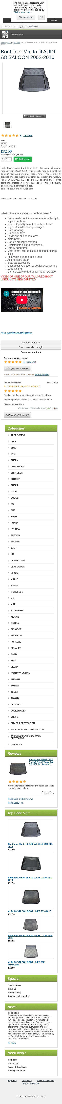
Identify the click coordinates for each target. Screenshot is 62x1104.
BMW (13, 448)
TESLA (14, 692)
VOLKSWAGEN (18, 711)
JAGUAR (15, 541)
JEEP (13, 548)
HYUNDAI (15, 529)
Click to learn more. (22, 12)
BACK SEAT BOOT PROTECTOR (27, 729)
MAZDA (14, 585)
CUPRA (14, 485)
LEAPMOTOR (17, 567)
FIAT (13, 510)
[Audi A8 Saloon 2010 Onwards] (31, 873)
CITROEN (15, 479)
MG (12, 598)
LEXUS (14, 573)
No (55, 408)
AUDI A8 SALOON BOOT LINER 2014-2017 (29, 911)
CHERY (14, 460)
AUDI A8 (17, 43)
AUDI (9, 43)
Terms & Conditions (17, 1067)
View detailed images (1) (35, 116)
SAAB (14, 654)
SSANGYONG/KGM (20, 673)
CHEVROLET (17, 466)
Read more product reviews (20, 799)
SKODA (14, 667)
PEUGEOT (16, 629)
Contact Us (52, 20)
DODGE (15, 498)
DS (12, 504)
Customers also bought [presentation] (31, 347)
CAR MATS (16, 744)
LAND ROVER (18, 560)
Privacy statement (16, 1071)
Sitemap (12, 989)
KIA (12, 554)
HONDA (14, 523)
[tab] (31, 342)
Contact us (13, 1063)
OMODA (15, 623)
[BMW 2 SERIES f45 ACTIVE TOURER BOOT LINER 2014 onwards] (18, 777)
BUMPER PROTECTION (23, 723)
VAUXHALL (16, 704)
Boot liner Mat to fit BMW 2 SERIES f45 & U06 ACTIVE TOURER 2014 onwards (41, 761)
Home (3, 43)
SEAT (13, 660)
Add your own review (17, 368)
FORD (14, 516)
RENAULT (16, 648)
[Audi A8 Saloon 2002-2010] (31, 839)
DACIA (14, 491)
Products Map (14, 992)
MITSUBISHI (17, 610)
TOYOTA (15, 698)
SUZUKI (15, 685)
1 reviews (28, 135)
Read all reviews (15, 803)
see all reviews (42, 374)
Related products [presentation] (31, 342)
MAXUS (15, 579)
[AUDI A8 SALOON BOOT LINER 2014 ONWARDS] (31, 906)
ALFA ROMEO (18, 435)
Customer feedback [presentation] (31, 352)
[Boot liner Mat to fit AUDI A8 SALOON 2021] (31, 957)
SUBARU (15, 679)
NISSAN (15, 617)
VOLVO (14, 717)
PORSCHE (16, 642)
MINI (13, 604)
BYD (13, 454)
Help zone (12, 1060)
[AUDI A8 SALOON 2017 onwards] (31, 931)
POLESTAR (16, 635)
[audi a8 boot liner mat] (7, 126)
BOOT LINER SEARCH (31, 26)
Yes (48, 408)
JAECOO (15, 535)
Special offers (14, 985)
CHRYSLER (16, 473)
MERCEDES (17, 592)
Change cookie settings (19, 996)
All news (12, 1043)
